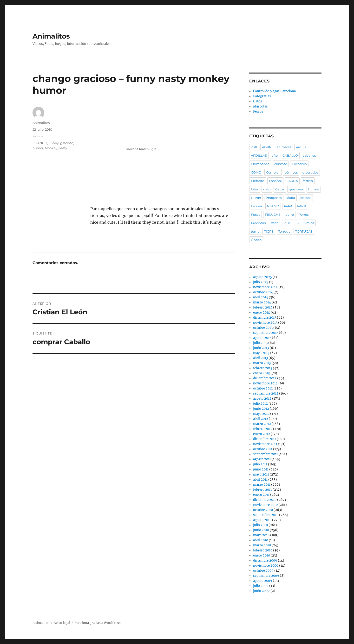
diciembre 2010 (264, 500)
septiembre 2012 (265, 393)
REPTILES (291, 223)
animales (283, 147)
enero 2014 (261, 312)
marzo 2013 (262, 363)
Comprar (273, 172)
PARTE (302, 206)
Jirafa (291, 198)
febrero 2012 (262, 429)
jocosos (305, 198)
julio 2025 (260, 282)
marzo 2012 (262, 424)
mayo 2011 (261, 474)
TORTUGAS (303, 231)
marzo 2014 (262, 302)
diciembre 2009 (265, 560)
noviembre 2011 (265, 444)
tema (255, 231)
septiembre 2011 (265, 454)
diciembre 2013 (264, 317)
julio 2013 (260, 343)
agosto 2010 (262, 520)
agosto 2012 (262, 398)
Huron (256, 198)
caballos (309, 155)
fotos (254, 189)
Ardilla (301, 147)
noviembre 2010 (265, 505)
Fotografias (262, 96)
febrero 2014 (262, 307)
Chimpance (260, 164)
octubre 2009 (263, 571)
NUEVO (273, 206)
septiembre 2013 (265, 333)
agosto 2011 (262, 459)
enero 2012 (261, 434)
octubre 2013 (263, 328)
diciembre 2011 (264, 439)
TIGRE (269, 231)
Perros (258, 111)
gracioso (66, 143)
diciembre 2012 (264, 378)
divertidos (310, 172)
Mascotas (260, 106)
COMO (256, 172)
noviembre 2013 (265, 323)
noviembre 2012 (265, 383)
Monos (38, 136)
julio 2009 (261, 586)
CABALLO (290, 155)
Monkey (51, 148)
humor (38, 148)
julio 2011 (260, 464)
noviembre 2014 (265, 287)
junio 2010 (261, 530)
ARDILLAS (259, 155)
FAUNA (292, 181)
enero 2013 (261, 373)
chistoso (280, 164)
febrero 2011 (262, 490)
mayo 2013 (261, 353)
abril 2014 (260, 297)
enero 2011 (261, 495)
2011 (254, 147)
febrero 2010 (262, 550)
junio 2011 (261, 469)
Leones (256, 206)
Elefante (257, 181)
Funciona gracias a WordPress (97, 623)
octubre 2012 (263, 388)
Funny (54, 143)
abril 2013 (260, 358)
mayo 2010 (261, 535)
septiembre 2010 (265, 515)
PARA (288, 206)
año (275, 155)
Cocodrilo (299, 164)
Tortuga (284, 231)
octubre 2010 (263, 510)
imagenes (274, 198)
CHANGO (40, 143)
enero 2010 (261, 555)
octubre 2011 (262, 449)
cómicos (291, 172)
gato (266, 189)
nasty (63, 148)
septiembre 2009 (266, 576)
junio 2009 (261, 591)
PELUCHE (273, 214)
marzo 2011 (261, 485)
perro (289, 214)
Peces (255, 214)
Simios (308, 223)
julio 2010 (260, 525)
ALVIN (267, 147)
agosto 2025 (262, 277)
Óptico (256, 240)
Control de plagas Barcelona (274, 91)
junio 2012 (261, 409)
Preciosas (258, 223)
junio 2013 (261, 348)
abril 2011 (260, 479)
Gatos (257, 101)
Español (275, 181)
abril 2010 (260, 540)
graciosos (296, 189)
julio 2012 (260, 404)
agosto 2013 (262, 338)
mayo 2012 (261, 414)
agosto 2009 (262, 581)
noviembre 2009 (265, 566)
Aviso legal (62, 623)
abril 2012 (260, 419)
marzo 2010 (262, 545)
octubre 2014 (263, 292)
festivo (308, 181)
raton (274, 223)
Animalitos (51, 36)
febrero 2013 (262, 368)
